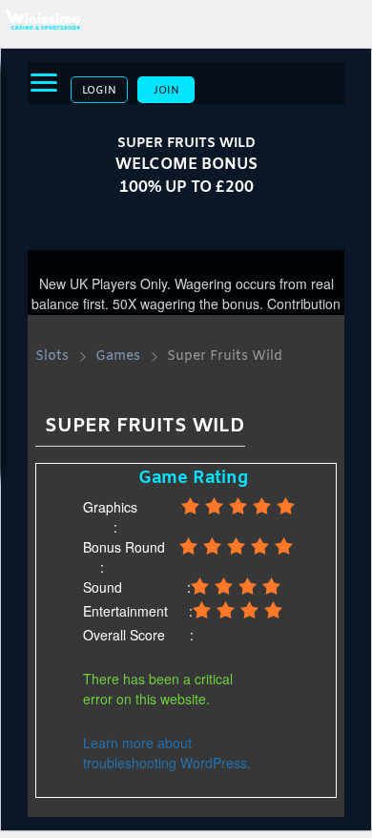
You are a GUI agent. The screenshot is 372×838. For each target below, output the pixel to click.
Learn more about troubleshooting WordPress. (167, 752)
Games (117, 356)
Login (99, 90)
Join (166, 90)
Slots (52, 356)
